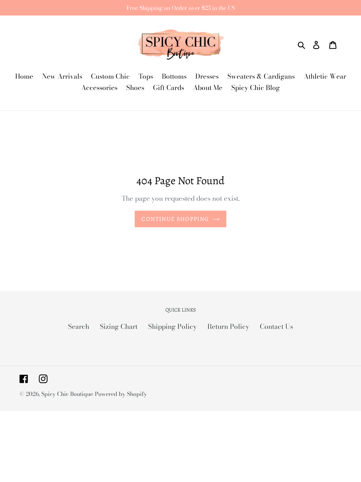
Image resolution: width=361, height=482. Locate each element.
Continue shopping (175, 219)
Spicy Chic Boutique (67, 394)
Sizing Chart (118, 326)
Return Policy (228, 326)
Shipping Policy (172, 326)
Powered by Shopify (121, 394)
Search (78, 326)
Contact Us (276, 326)
